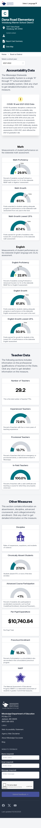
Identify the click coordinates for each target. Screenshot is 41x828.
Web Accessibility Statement (12, 729)
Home (4, 54)
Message (9, 770)
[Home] (7, 3)
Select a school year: (9, 59)
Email (7, 762)
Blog (3, 742)
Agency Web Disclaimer (11, 734)
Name (8, 754)
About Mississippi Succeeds (12, 738)
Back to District (16, 54)
